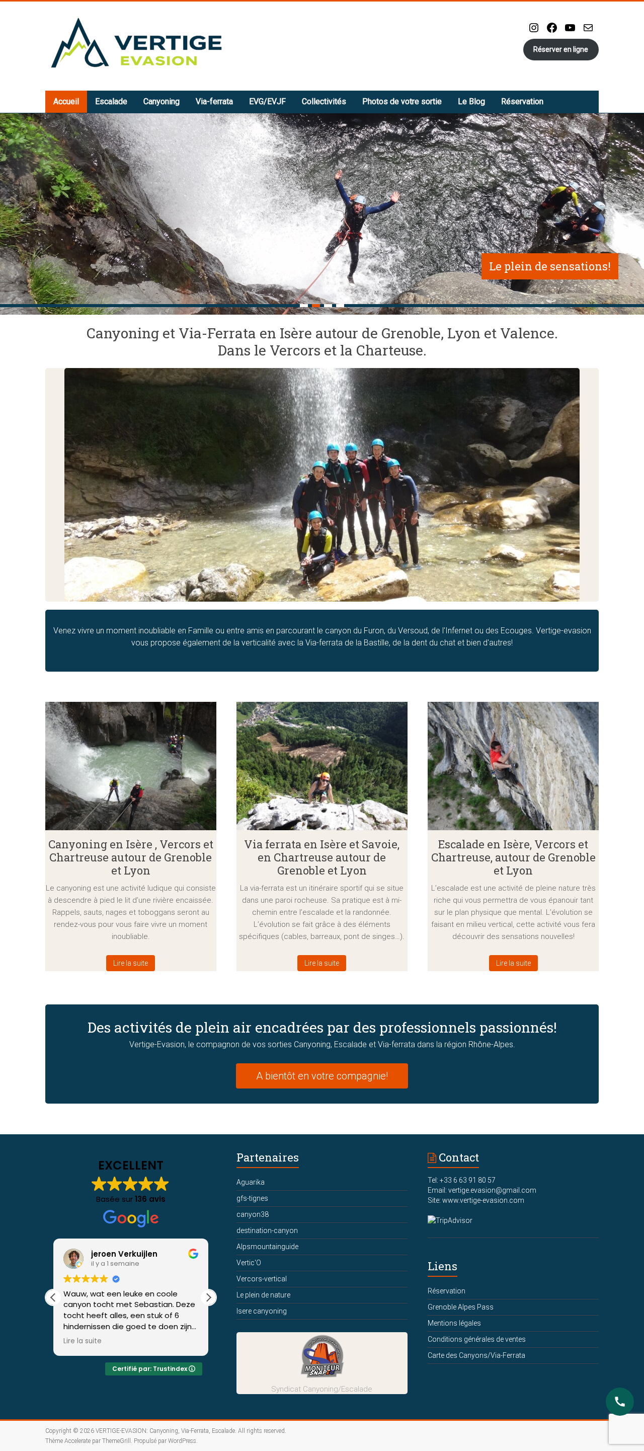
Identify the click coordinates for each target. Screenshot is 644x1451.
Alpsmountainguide (267, 1247)
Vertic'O (248, 1263)
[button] (208, 1297)
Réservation (522, 101)
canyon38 (252, 1214)
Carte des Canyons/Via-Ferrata (476, 1355)
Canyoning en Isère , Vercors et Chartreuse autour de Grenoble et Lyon (130, 857)
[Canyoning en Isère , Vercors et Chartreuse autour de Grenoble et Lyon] (130, 770)
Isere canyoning (261, 1311)
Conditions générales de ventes (477, 1339)
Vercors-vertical (261, 1279)
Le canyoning (574, 266)
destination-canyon (267, 1230)
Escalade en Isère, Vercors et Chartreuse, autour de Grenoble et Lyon (513, 857)
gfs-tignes (252, 1198)
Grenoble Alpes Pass (461, 1307)
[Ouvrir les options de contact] (620, 1402)
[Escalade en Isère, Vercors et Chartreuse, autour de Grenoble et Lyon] (513, 770)
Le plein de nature (263, 1295)
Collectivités (324, 101)
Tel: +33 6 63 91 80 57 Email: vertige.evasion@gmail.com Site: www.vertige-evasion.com (482, 1190)
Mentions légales (454, 1323)
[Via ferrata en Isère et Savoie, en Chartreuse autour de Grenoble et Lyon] (322, 770)
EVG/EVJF (267, 101)
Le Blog (471, 101)
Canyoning (161, 101)
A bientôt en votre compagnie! (322, 1076)
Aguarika (250, 1182)
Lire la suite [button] (178, 1341)
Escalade (111, 101)
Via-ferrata (214, 101)
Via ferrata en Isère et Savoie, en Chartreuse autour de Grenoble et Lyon (321, 857)
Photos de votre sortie (402, 101)
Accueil (66, 101)
